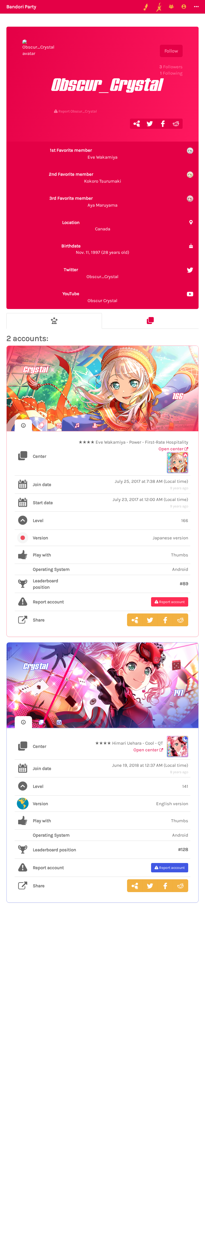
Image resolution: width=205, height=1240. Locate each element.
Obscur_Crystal (91, 273)
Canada (86, 225)
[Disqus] (102, 994)
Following (171, 73)
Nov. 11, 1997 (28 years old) (95, 249)
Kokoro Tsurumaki (85, 177)
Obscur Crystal (89, 297)
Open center (171, 448)
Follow (171, 51)
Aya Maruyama (83, 201)
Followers (171, 66)
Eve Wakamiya (83, 153)
